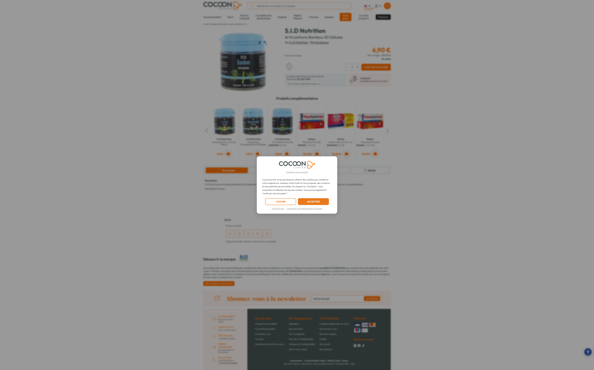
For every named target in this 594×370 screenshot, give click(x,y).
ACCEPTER (313, 201)
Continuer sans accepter (297, 172)
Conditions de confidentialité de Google (304, 208)
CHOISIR (281, 201)
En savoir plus (278, 208)
